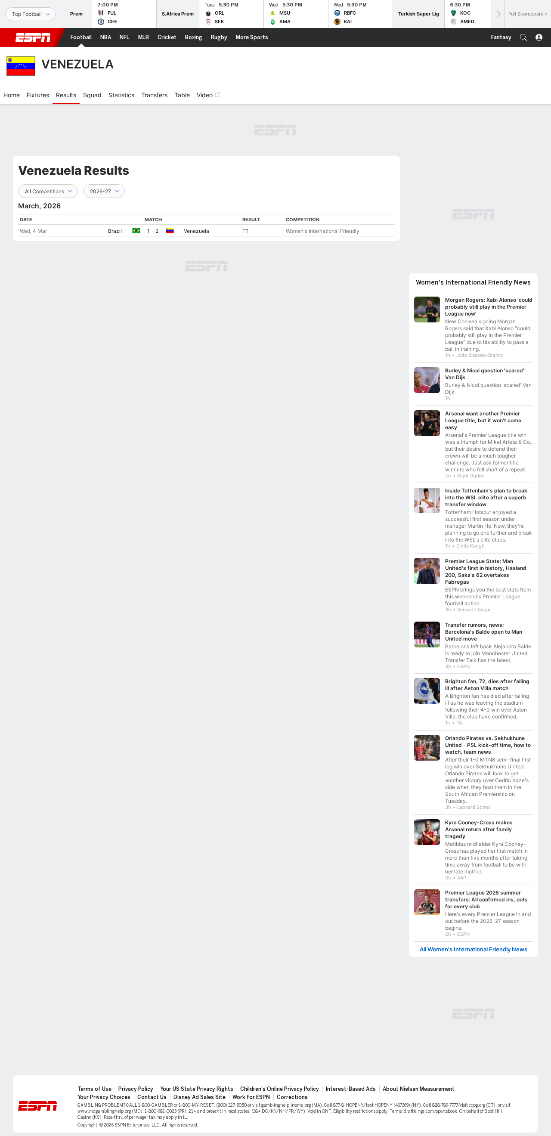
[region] (206, 225)
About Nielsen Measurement (419, 1089)
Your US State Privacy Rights (196, 1089)
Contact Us (152, 1097)
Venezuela (196, 231)
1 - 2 (153, 231)
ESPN (33, 37)
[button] (523, 37)
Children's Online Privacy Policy (279, 1089)
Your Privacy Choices (103, 1097)
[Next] (498, 14)
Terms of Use (94, 1089)
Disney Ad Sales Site (199, 1097)
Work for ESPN (251, 1097)
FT (245, 231)
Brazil (115, 231)
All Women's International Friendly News (473, 949)
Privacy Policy (135, 1089)
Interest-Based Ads (351, 1089)
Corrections (292, 1097)
